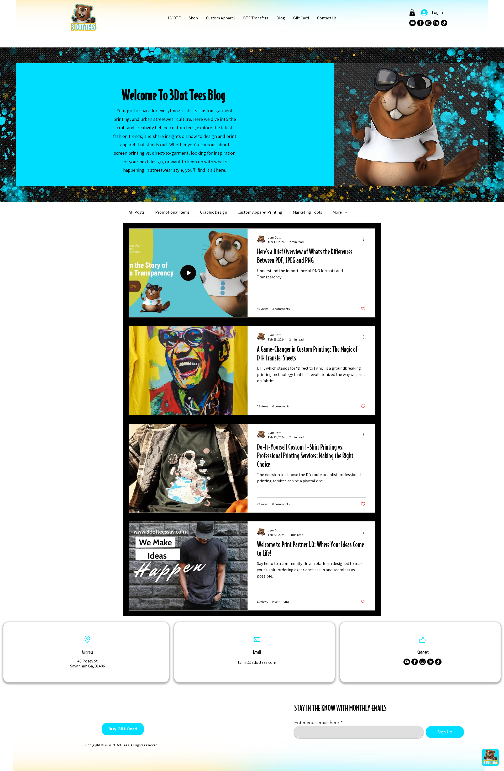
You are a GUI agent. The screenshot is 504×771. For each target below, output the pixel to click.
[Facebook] (420, 23)
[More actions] (365, 239)
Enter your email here (316, 722)
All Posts (137, 212)
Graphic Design (213, 212)
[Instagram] (428, 23)
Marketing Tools (307, 212)
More (337, 212)
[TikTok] (444, 23)
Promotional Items (172, 212)
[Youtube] (412, 23)
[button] (193, 18)
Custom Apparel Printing (260, 212)
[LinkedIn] (436, 23)
